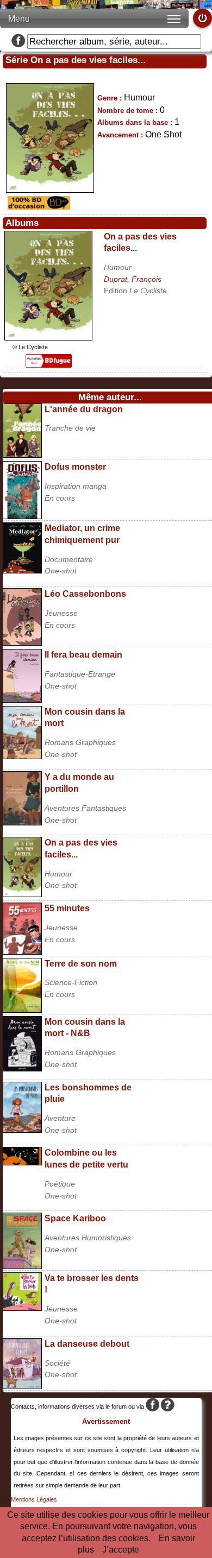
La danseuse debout (87, 1343)
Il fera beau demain (83, 654)
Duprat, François (132, 279)
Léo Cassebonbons (85, 593)
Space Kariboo (75, 1218)
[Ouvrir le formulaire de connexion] (202, 18)
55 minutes (67, 908)
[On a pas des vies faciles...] (48, 337)
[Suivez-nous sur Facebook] (18, 41)
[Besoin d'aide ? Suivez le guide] (167, 1406)
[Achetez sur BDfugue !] (49, 364)
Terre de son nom (81, 963)
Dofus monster (75, 466)
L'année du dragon (84, 409)
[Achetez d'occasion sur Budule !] (37, 206)
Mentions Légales (34, 1499)
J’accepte (120, 1549)
